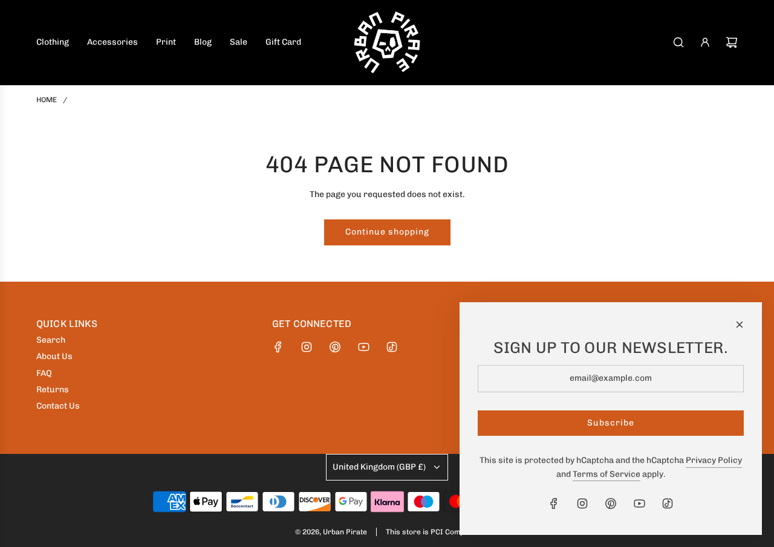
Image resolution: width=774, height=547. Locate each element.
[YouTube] (363, 347)
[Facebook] (278, 347)
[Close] (739, 324)
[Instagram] (306, 347)
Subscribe (610, 423)
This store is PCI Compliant (432, 532)
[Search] (678, 42)
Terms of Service (606, 474)
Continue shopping (387, 232)
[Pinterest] (335, 347)
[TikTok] (392, 347)
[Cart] (731, 42)
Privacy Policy (714, 460)
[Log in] (705, 42)
